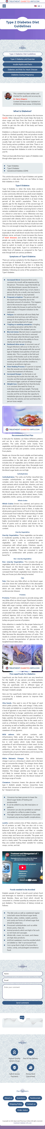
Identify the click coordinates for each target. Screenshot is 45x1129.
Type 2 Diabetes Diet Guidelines (22, 54)
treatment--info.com (24, 1)
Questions (21, 1098)
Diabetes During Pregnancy (22, 75)
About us (8, 1098)
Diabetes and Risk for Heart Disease (22, 70)
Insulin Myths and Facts (22, 64)
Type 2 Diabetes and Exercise (22, 59)
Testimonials (35, 1098)
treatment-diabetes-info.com (23, 1123)
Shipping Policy (16, 1104)
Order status (22, 1110)
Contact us (31, 1104)
